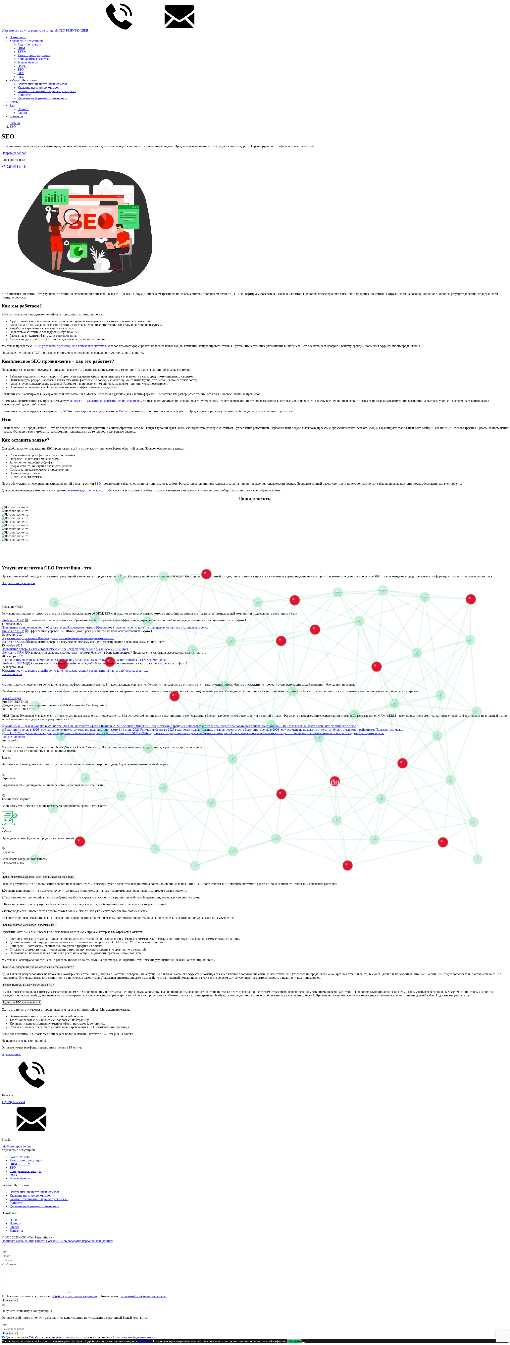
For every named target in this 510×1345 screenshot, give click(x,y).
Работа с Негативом (23, 80)
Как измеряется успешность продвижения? (29, 924)
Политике (144, 1341)
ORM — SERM (20, 1164)
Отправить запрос (14, 153)
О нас (13, 1219)
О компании (18, 37)
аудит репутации (84, 490)
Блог (13, 105)
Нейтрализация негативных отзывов (43, 84)
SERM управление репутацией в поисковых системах (69, 346)
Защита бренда (28, 62)
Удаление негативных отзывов (38, 87)
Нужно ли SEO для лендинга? (21, 1002)
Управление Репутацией (26, 40)
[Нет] (303, 1342)
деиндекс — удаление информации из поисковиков (105, 400)
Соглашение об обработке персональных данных (79, 1241)
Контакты (16, 116)
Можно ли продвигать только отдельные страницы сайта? (38, 967)
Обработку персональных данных (52, 1337)
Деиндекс (24, 94)
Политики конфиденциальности (135, 1337)
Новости (23, 109)
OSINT (22, 66)
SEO (21, 69)
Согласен (294, 1341)
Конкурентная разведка (33, 58)
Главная (15, 123)
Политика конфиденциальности (23, 1241)
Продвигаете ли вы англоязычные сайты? (28, 984)
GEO (21, 73)
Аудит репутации (29, 44)
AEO (21, 76)
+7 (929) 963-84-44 (14, 166)
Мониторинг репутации (34, 55)
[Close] (3, 1245)
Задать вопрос (11, 1054)
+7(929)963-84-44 (13, 1102)
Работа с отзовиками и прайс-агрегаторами (47, 91)
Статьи (22, 112)
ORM (21, 48)
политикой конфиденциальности (143, 1296)
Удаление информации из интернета (42, 98)
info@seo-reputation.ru (16, 1146)
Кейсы (14, 102)
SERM (22, 51)
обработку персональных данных (74, 1296)
